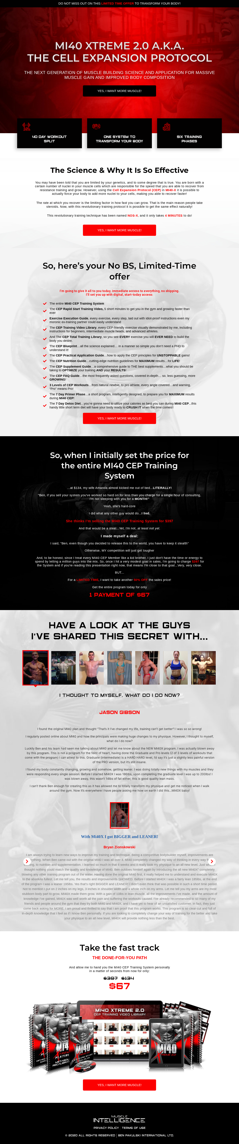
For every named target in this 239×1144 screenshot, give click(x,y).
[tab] (35, 667)
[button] (27, 861)
